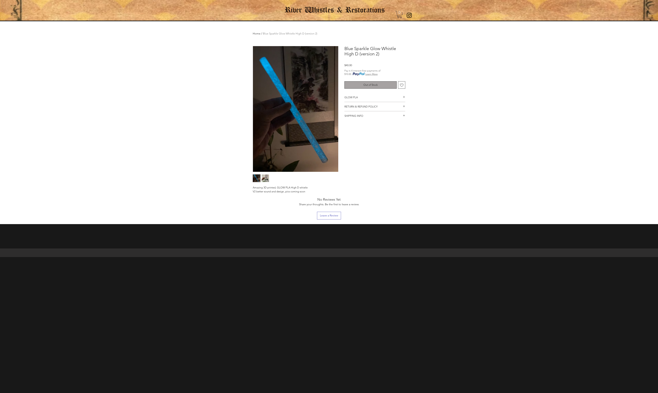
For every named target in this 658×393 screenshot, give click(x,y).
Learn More (371, 74)
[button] (399, 14)
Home (256, 33)
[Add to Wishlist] (401, 85)
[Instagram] (409, 15)
